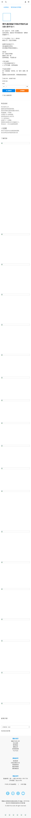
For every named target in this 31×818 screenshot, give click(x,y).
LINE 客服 (23, 784)
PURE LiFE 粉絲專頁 (10, 784)
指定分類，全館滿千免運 (9, 78)
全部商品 (6, 7)
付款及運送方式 (15, 763)
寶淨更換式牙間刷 (16, 7)
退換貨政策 (15, 765)
